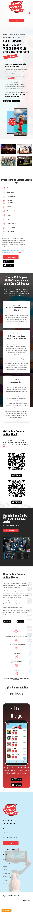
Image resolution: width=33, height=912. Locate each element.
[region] (16, 548)
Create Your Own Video (11, 530)
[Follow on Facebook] (4, 823)
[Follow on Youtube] (14, 823)
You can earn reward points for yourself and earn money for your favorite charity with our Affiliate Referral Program (16, 94)
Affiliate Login (11, 849)
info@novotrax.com (12, 837)
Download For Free (11, 257)
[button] (9, 556)
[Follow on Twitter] (11, 823)
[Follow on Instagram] (7, 823)
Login (16, 20)
